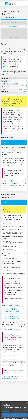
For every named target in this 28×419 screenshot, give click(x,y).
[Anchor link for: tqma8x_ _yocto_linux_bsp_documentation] (19, 17)
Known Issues (14, 37)
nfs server (14, 185)
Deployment (14, 30)
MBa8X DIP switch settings (9, 378)
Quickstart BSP (14, 26)
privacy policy (5, 411)
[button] (14, 310)
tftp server (11, 183)
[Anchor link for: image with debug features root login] (20, 311)
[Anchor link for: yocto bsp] (12, 202)
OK (15, 415)
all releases (4, 81)
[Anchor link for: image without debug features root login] (20, 318)
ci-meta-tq (10, 61)
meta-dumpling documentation (11, 329)
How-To (14, 33)
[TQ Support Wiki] (11, 3)
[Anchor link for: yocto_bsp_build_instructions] (13, 197)
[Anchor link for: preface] (9, 44)
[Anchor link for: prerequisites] (14, 137)
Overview (14, 22)
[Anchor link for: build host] (12, 143)
